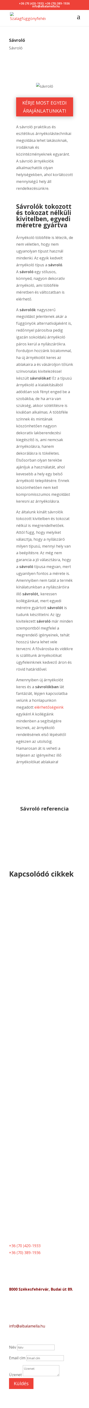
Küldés (21, 1383)
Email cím (17, 1357)
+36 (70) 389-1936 (57, 3)
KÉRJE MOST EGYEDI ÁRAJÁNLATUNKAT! (44, 107)
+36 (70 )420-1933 (31, 3)
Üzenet (15, 1374)
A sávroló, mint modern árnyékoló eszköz (36, 942)
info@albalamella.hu (27, 1326)
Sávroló (16, 48)
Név (12, 1347)
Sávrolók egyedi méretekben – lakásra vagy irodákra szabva (43, 1086)
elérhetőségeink (49, 707)
